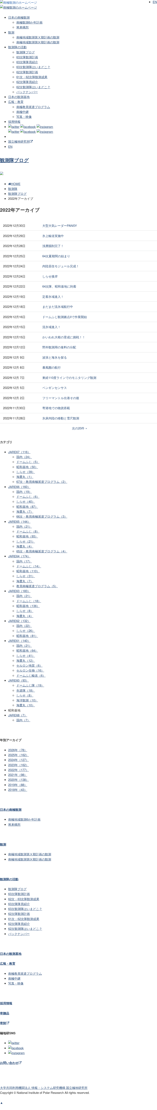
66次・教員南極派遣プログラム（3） (41, 516)
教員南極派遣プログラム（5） (37, 586)
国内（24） (24, 457)
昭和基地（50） (27, 467)
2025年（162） (18, 755)
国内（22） (24, 625)
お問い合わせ (9, 1062)
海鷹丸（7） (24, 511)
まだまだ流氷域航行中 (57, 306)
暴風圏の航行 (51, 367)
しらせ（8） (24, 611)
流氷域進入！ (51, 327)
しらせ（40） (25, 501)
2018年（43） (17, 789)
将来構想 (22, 27)
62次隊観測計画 (27, 72)
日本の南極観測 (19, 17)
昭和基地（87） (27, 506)
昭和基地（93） (27, 536)
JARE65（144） (19, 521)
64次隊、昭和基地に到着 (59, 286)
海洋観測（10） (27, 700)
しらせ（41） (25, 655)
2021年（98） (17, 774)
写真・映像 (24, 116)
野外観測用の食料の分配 (59, 347)
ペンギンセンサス (54, 387)
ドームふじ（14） (28, 566)
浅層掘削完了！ (53, 246)
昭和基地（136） (28, 606)
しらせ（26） (25, 630)
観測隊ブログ (25, 52)
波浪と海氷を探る (54, 357)
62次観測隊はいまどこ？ (33, 87)
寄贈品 (4, 1013)
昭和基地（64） (27, 650)
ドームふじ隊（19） (30, 685)
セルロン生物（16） (30, 670)
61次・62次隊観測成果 (31, 77)
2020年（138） (18, 779)
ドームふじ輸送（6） (31, 675)
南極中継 (22, 112)
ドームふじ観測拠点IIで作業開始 (64, 317)
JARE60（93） (18, 680)
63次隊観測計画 (27, 57)
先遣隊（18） (25, 690)
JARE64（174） (19, 556)
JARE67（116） (19, 452)
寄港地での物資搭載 (56, 408)
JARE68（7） (17, 715)
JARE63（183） (19, 591)
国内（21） (24, 526)
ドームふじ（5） (27, 462)
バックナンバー (27, 92)
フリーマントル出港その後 (60, 398)
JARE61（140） (19, 640)
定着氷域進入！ (53, 296)
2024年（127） (18, 760)
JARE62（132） (19, 621)
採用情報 (14, 121)
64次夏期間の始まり (56, 256)
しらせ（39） (25, 472)
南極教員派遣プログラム (33, 107)
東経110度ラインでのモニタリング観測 (69, 377)
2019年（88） (17, 785)
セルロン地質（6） (29, 665)
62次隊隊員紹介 (27, 82)
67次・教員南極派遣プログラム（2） (41, 481)
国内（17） (24, 561)
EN (10, 146)
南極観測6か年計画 (29, 22)
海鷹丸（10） (25, 705)
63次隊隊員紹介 (27, 62)
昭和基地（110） (28, 571)
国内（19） (24, 491)
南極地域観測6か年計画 (24, 819)
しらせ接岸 (50, 276)
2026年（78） (17, 750)
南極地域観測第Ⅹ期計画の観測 (37, 37)
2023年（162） (18, 765)
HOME (15, 184)
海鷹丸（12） (25, 660)
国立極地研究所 (19, 141)
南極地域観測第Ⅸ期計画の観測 (37, 42)
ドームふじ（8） (27, 531)
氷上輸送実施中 (53, 236)
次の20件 (78, 428)
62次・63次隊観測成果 (23, 899)
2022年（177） (18, 770)
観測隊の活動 (17, 47)
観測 (11, 32)
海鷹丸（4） (24, 546)
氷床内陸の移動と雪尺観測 (60, 418)
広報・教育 (16, 101)
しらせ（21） (25, 541)
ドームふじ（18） (28, 601)
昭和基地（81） (27, 635)
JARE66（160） (19, 486)
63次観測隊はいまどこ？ (33, 67)
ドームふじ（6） (27, 496)
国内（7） (23, 720)
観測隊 (12, 188)
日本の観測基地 (19, 97)
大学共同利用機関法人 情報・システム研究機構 (43, 1087)
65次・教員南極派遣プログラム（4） (41, 551)
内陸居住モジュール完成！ (60, 266)
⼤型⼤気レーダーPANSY (59, 225)
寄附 (3, 1023)
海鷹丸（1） (24, 476)
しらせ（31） (25, 576)
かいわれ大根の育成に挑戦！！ (63, 337)
